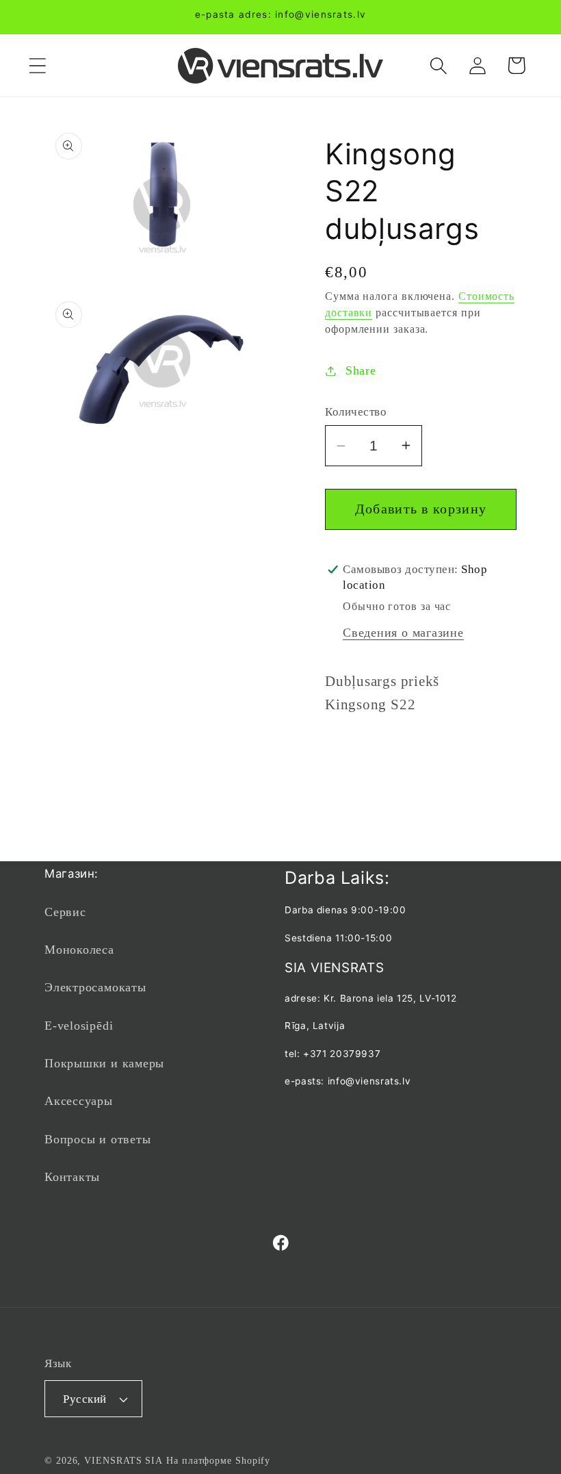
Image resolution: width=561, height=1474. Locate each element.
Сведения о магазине (403, 632)
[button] (37, 65)
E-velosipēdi (78, 1025)
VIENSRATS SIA (123, 1460)
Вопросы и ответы (97, 1139)
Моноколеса (79, 949)
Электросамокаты (95, 987)
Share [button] (360, 370)
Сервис (65, 912)
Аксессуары (78, 1101)
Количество (356, 411)
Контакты (72, 1177)
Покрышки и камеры (104, 1063)
